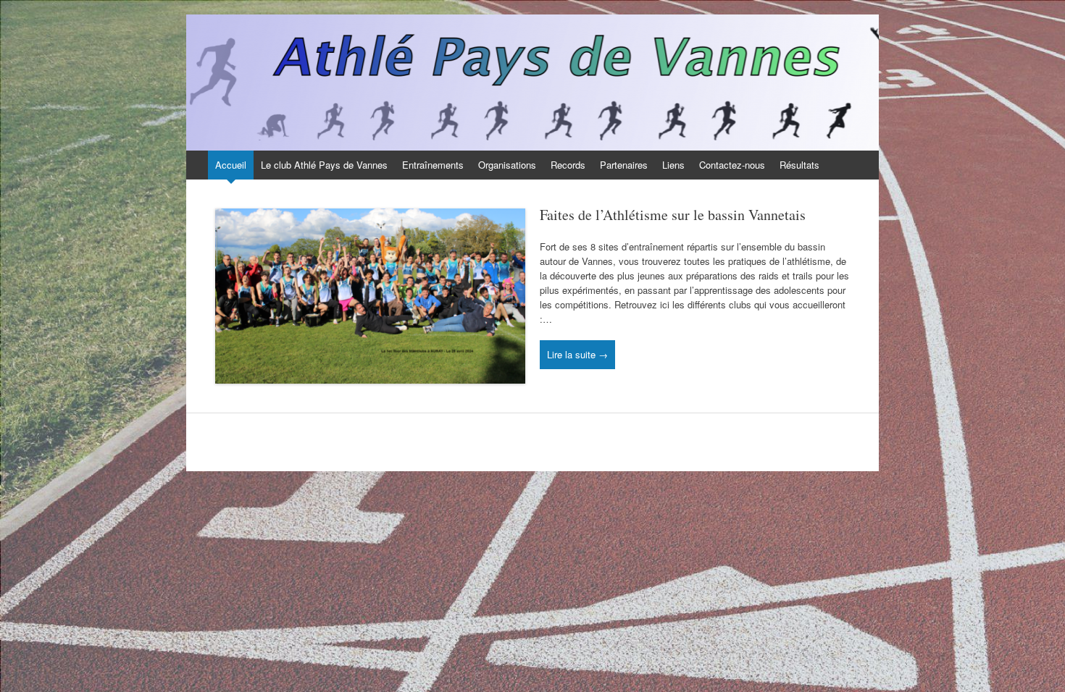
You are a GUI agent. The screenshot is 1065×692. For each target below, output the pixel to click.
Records (568, 165)
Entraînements (433, 165)
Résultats (799, 165)
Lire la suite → (577, 354)
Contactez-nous (732, 165)
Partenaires (624, 165)
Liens (673, 165)
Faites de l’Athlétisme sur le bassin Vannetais (673, 214)
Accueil (230, 165)
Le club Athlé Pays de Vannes (324, 165)
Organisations (507, 165)
